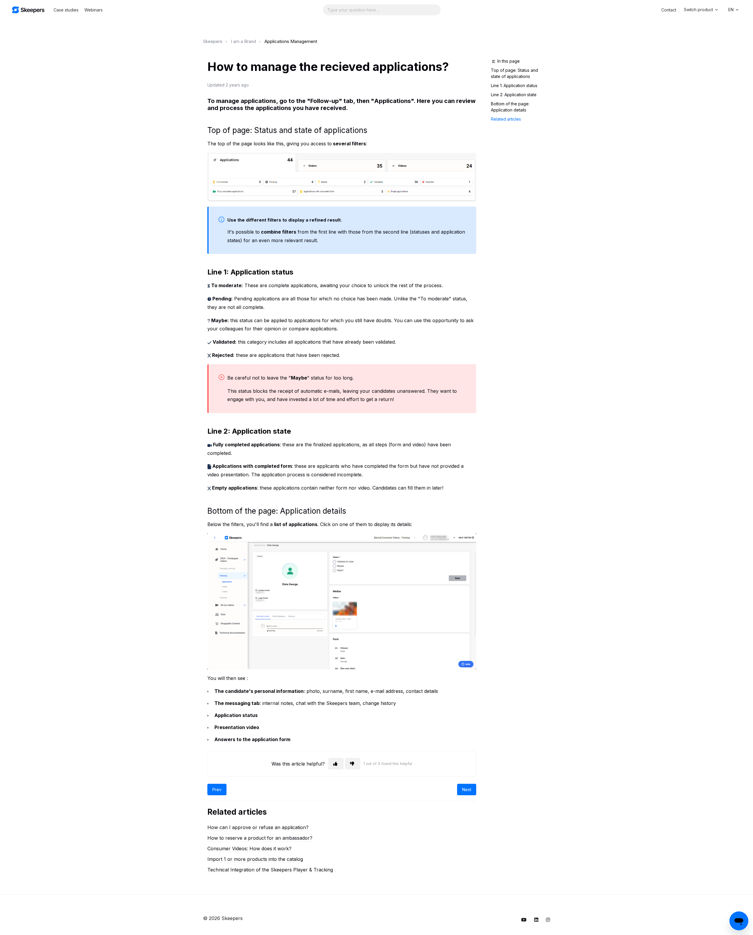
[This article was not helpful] (352, 763)
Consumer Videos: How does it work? (249, 848)
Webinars (93, 9)
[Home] (28, 10)
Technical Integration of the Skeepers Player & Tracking (270, 870)
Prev (216, 789)
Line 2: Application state (514, 94)
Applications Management (290, 41)
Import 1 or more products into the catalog (255, 859)
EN (731, 9)
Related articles (506, 119)
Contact (668, 9)
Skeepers (212, 41)
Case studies (66, 9)
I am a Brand (243, 41)
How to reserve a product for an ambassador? (259, 838)
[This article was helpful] (336, 763)
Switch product (699, 9)
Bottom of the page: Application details (510, 106)
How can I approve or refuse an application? (258, 827)
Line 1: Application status (514, 85)
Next (466, 789)
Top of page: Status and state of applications (514, 73)
